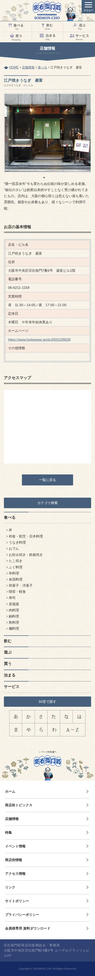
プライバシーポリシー (22, 915)
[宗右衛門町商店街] (47, 10)
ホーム (10, 791)
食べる (42, 67)
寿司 (12, 598)
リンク (10, 887)
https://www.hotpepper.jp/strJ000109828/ (39, 339)
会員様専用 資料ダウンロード (27, 928)
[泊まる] (47, 37)
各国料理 (15, 579)
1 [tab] (44, 177)
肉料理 (14, 610)
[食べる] (16, 26)
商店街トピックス (18, 805)
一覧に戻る (47, 480)
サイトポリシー (17, 901)
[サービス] (79, 37)
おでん (14, 548)
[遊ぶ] (79, 26)
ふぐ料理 (15, 567)
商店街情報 (13, 860)
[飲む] (47, 26)
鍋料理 (14, 616)
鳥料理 (14, 622)
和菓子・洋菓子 (21, 585)
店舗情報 (28, 67)
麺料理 (14, 628)
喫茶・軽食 (17, 592)
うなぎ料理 (17, 542)
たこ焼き (15, 561)
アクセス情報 (15, 873)
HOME (14, 67)
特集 (8, 832)
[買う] (16, 37)
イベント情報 (15, 846)
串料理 (14, 573)
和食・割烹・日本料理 (26, 536)
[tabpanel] (47, 132)
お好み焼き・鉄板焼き (26, 555)
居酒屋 (14, 604)
